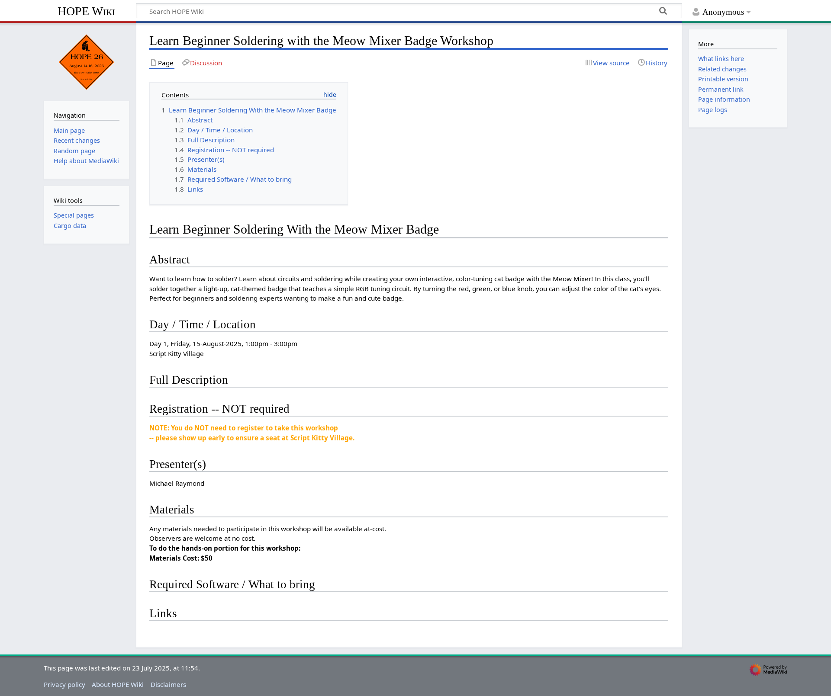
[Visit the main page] (86, 61)
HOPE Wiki (86, 11)
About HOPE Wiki (118, 684)
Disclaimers (168, 684)
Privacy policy (64, 684)
